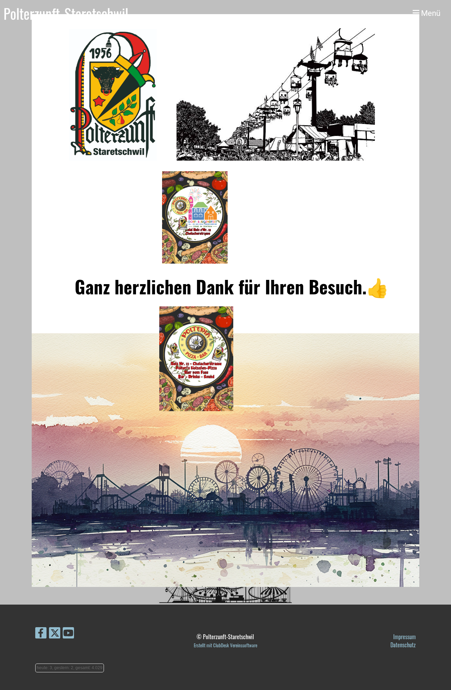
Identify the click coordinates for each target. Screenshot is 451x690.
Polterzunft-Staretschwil (66, 13)
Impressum (404, 636)
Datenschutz (403, 645)
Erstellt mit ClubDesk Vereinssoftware (225, 645)
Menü (429, 13)
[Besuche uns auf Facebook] (41, 633)
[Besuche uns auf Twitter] (54, 633)
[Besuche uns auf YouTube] (68, 633)
